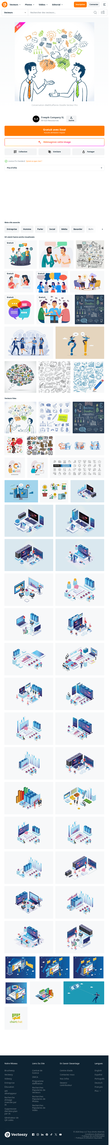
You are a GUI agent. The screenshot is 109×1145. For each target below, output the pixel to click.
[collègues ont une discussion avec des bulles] (52, 281)
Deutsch (96, 1082)
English (96, 1070)
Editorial (56, 4)
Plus (95, 1091)
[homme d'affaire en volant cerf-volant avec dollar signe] (83, 992)
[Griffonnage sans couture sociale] (54, 377)
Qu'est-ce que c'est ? (34, 161)
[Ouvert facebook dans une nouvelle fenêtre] (33, 1134)
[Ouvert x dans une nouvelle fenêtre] (56, 1134)
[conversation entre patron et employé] (21, 254)
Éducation (9, 1087)
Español (96, 1074)
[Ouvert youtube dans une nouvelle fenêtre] (60, 1134)
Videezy (8, 1078)
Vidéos (42, 4)
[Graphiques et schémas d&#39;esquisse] (88, 377)
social (52, 229)
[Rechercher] (95, 12)
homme (27, 229)
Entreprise (9, 1082)
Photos (28, 4)
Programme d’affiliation (37, 1082)
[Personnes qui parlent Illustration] (56, 254)
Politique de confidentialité (91, 1136)
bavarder (78, 229)
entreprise (12, 229)
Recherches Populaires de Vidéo (37, 1108)
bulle (91, 229)
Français (96, 1087)
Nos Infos (62, 1078)
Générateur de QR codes (10, 1118)
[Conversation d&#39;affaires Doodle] (20, 417)
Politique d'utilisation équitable (87, 1137)
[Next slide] (97, 229)
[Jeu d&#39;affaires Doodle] (89, 309)
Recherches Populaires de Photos (37, 1099)
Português (97, 1078)
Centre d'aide (64, 1070)
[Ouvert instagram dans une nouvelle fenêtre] (38, 1134)
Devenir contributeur (64, 1084)
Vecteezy (9, 1074)
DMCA (34, 1077)
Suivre (71, 120)
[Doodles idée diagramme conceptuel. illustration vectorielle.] (90, 254)
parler (40, 229)
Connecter (94, 4)
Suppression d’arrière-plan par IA (11, 1111)
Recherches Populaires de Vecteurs (37, 1090)
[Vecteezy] (4, 4)
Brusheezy (9, 1070)
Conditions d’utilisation (92, 1134)
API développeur (11, 1092)
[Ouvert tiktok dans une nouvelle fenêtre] (51, 1134)
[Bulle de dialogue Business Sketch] (20, 377)
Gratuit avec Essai (54, 131)
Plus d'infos (12, 168)
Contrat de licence (36, 1071)
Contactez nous (65, 1074)
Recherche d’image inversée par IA (10, 1101)
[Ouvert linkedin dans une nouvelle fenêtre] (42, 1134)
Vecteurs (14, 4)
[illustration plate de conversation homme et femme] (19, 281)
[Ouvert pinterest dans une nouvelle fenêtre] (47, 1134)
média (64, 229)
